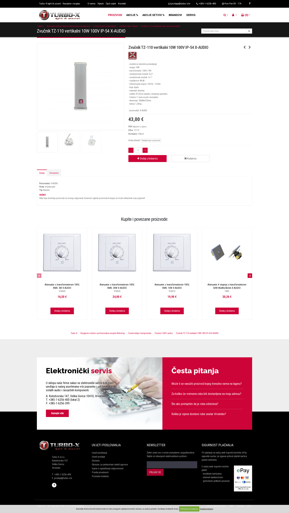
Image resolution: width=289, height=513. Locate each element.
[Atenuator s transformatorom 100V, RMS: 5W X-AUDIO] (62, 252)
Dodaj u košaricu (148, 158)
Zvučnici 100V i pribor (129, 26)
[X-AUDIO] (190, 55)
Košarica (191, 158)
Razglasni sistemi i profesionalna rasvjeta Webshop (68, 26)
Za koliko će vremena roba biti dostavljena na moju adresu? (206, 394)
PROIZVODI (115, 15)
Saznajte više (57, 413)
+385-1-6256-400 (207, 3)
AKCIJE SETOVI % (153, 15)
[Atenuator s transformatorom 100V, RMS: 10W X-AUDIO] (172, 252)
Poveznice (54, 173)
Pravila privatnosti (100, 472)
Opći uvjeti (111, 3)
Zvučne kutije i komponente (105, 26)
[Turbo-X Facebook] (249, 3)
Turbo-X (40, 26)
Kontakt (122, 3)
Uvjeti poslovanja (106, 445)
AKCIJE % (132, 15)
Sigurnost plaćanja (217, 445)
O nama (91, 3)
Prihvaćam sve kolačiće (189, 509)
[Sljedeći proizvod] (249, 47)
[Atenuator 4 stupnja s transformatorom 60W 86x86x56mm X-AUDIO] (227, 252)
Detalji (42, 173)
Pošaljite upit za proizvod (151, 140)
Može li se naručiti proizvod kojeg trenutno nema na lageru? (206, 384)
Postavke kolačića (100, 476)
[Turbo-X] (62, 445)
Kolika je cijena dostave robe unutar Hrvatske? (198, 414)
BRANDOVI (175, 15)
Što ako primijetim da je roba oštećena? (194, 404)
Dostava (95, 460)
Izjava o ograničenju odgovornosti (107, 468)
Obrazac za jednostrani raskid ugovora (110, 464)
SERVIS (191, 15)
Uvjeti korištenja (99, 452)
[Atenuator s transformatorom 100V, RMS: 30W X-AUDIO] (117, 252)
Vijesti (101, 3)
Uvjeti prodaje (98, 456)
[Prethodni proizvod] (244, 47)
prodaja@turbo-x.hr (180, 3)
